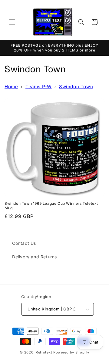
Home (11, 86)
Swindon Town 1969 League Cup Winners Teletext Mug (51, 205)
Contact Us (24, 243)
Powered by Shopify (71, 352)
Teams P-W (38, 86)
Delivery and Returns (34, 256)
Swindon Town (76, 86)
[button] (12, 22)
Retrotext (44, 352)
